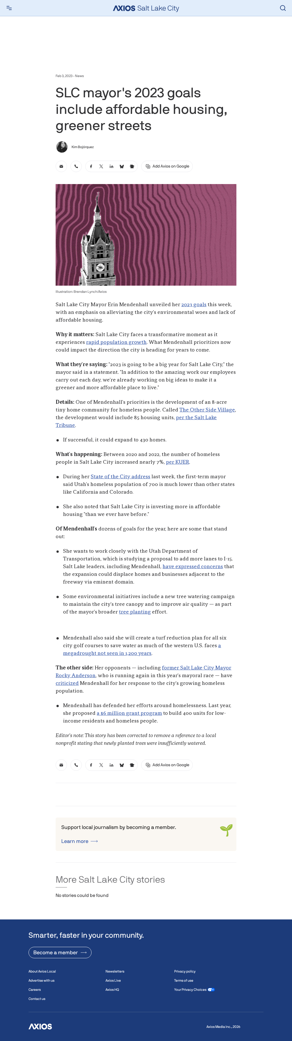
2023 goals (193, 304)
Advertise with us (41, 980)
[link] (61, 166)
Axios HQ (112, 989)
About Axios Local (42, 971)
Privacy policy (185, 971)
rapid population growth (116, 342)
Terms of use (183, 980)
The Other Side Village (207, 410)
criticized (67, 683)
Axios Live (113, 980)
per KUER (177, 462)
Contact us (37, 998)
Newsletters (115, 971)
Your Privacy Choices (190, 989)
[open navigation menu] (9, 8)
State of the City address (120, 476)
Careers (35, 989)
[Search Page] (282, 8)
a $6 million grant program (129, 713)
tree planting (135, 612)
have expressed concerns (193, 566)
